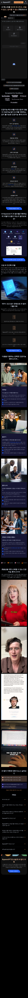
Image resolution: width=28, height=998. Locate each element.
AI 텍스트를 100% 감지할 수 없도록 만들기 (14, 259)
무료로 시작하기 (14, 871)
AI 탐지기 (13, 168)
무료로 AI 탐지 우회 (14, 208)
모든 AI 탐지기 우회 (14, 350)
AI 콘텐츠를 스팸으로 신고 (15, 442)
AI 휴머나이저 (11, 184)
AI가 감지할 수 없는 (16, 125)
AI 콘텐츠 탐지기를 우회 (16, 547)
